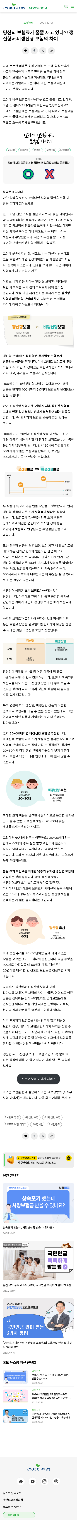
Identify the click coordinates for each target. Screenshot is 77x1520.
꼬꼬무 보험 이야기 (16, 1124)
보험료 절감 (12, 1117)
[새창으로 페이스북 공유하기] (34, 50)
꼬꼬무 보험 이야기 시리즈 (38, 1079)
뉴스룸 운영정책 (12, 1493)
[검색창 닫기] (66, 6)
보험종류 (55, 1124)
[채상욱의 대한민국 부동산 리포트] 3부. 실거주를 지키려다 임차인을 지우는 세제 (51, 1415)
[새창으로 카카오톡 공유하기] (25, 50)
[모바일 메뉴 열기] (72, 6)
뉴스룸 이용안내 (12, 1506)
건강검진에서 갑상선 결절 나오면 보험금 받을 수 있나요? (51, 1376)
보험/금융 (28, 22)
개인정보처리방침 (13, 1500)
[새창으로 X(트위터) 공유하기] (42, 50)
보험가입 (38, 1124)
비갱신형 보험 (53, 1117)
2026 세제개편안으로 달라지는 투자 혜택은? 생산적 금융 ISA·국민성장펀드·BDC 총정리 (50, 1396)
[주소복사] (51, 50)
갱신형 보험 (32, 1117)
